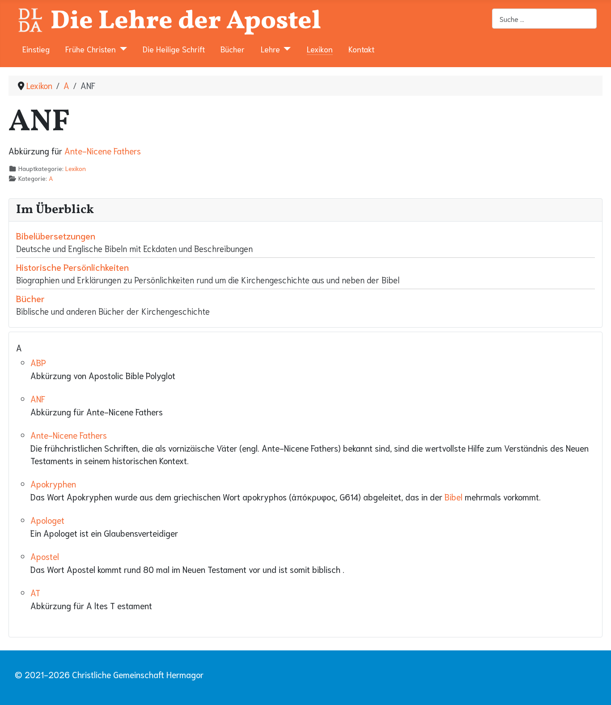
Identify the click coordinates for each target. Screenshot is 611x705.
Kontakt (361, 49)
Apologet (47, 520)
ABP (38, 362)
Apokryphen (53, 483)
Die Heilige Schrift (174, 49)
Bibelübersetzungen (55, 235)
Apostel (44, 556)
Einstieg (36, 49)
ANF (37, 398)
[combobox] (544, 19)
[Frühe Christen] (121, 49)
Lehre (270, 49)
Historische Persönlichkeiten (72, 267)
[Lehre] (285, 49)
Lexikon (320, 49)
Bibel (453, 496)
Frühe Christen (90, 49)
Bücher (233, 49)
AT (35, 592)
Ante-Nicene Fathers (102, 150)
